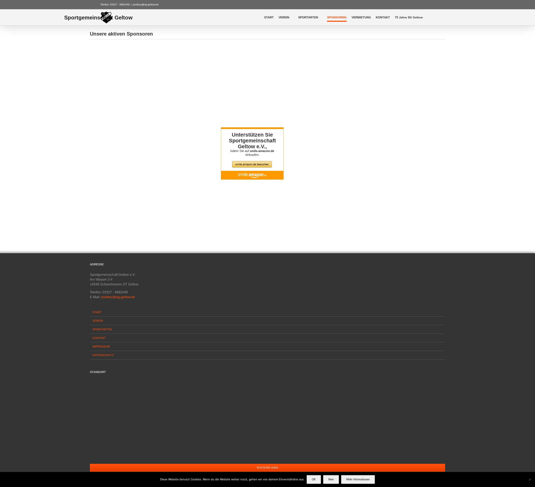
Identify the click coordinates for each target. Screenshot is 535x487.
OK (314, 479)
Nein (331, 479)
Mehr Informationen (358, 479)
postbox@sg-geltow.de (146, 4)
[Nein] (530, 479)
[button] (429, 17)
